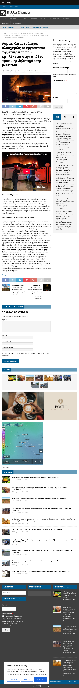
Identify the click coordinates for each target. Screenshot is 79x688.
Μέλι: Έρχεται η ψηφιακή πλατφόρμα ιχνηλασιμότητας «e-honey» (35, 477)
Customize (13, 679)
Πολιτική (24, 19)
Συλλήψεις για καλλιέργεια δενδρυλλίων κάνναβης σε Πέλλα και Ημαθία (65, 180)
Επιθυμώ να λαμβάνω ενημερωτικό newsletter (12, 617)
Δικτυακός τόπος (7, 347)
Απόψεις (65, 19)
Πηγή (4, 275)
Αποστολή (58, 107)
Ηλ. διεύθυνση (7, 341)
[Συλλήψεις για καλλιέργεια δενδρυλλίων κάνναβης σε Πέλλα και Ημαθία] (57, 378)
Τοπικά (4, 19)
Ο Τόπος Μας (24, 27)
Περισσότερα (16, 23)
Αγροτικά (33, 19)
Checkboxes (7, 614)
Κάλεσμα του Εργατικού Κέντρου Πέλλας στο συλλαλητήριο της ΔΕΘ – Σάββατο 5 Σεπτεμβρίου (40, 488)
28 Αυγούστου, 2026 (18, 479)
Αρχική (4, 7)
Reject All (27, 679)
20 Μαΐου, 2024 (9, 71)
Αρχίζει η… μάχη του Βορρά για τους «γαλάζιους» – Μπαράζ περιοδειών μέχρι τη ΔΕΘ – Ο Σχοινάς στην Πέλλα (65, 190)
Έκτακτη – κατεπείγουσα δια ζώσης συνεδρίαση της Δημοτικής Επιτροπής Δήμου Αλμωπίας (41, 561)
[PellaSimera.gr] (15, 16)
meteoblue (5, 467)
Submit (6, 630)
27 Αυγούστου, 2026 (18, 532)
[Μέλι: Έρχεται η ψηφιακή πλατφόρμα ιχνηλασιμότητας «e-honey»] (12, 378)
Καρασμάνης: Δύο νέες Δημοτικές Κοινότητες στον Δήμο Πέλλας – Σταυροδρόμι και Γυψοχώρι (65, 157)
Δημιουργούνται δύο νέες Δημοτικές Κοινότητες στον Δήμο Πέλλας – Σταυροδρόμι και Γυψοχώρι (65, 203)
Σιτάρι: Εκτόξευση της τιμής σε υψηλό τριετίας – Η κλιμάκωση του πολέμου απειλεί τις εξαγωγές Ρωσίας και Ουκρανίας (65, 170)
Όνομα (4, 335)
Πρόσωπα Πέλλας (8, 27)
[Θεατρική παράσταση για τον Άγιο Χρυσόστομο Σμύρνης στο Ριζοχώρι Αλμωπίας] (6, 573)
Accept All (40, 679)
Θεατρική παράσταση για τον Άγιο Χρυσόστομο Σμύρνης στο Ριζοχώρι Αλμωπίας (41, 571)
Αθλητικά (43, 19)
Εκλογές (5, 23)
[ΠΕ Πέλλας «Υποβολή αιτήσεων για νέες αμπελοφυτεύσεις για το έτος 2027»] (30, 378)
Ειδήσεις (13, 19)
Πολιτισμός (54, 19)
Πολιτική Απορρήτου (57, 682)
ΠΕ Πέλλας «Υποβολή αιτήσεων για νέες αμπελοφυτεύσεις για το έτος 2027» (39, 498)
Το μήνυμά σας (60, 80)
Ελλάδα (31, 71)
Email (55, 97)
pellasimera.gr (21, 71)
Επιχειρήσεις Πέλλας (40, 27)
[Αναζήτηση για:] (14, 593)
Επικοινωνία (14, 7)
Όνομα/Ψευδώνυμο (61, 68)
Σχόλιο (4, 320)
